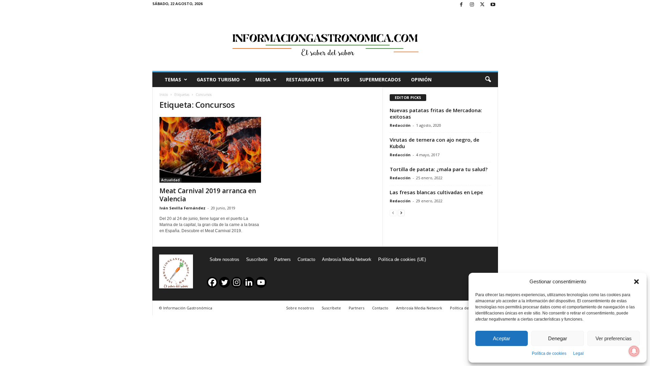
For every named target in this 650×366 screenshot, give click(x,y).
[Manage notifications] (634, 351)
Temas (173, 79)
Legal (578, 353)
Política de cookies (549, 353)
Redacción (400, 125)
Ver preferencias (613, 338)
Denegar (557, 338)
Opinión (421, 79)
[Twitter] (482, 5)
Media (262, 79)
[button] (636, 281)
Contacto (306, 259)
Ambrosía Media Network (346, 259)
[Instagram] (472, 5)
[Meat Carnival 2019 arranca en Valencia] (210, 150)
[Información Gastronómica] (325, 40)
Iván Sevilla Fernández (182, 207)
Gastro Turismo (218, 79)
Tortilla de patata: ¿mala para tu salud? (439, 169)
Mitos (341, 79)
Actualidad (170, 180)
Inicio (163, 94)
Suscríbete (256, 259)
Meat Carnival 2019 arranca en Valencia (207, 194)
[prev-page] (393, 212)
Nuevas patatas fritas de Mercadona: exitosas (436, 113)
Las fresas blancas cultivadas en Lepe (436, 192)
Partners (282, 259)
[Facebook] (461, 5)
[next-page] (401, 212)
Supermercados (380, 79)
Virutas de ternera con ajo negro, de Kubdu (434, 142)
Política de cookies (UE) (402, 259)
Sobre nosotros (224, 259)
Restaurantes (305, 79)
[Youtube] (493, 5)
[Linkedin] (248, 282)
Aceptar (501, 338)
